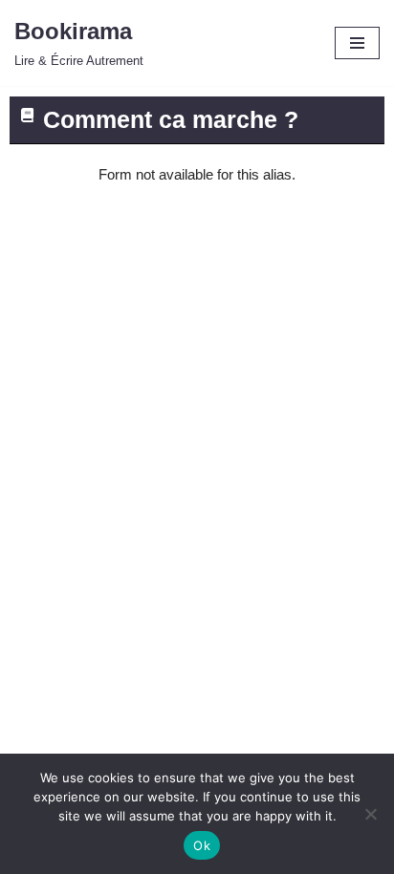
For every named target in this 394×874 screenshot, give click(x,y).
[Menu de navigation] (357, 43)
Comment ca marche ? (170, 119)
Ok (201, 845)
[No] (370, 813)
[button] (197, 120)
